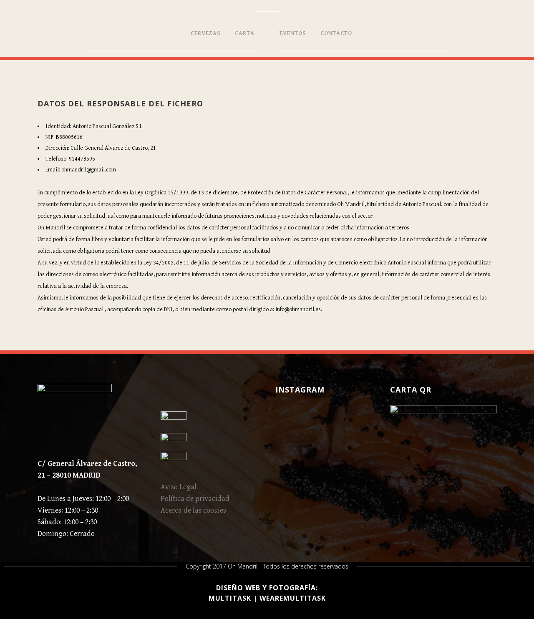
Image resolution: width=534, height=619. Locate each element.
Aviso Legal (178, 487)
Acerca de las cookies (193, 510)
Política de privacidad (195, 498)
